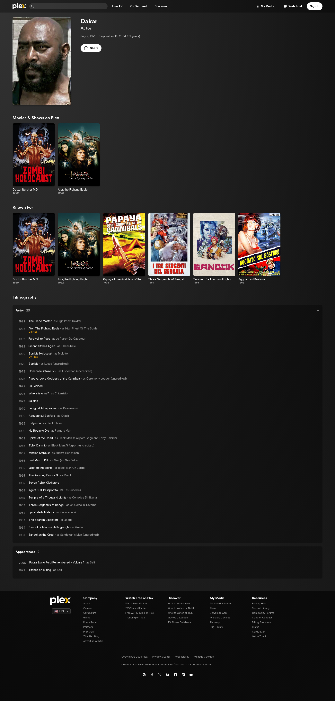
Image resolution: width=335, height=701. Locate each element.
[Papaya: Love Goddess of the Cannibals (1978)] (124, 248)
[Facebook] (175, 675)
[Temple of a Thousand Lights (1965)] (214, 248)
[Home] (19, 6)
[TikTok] (152, 675)
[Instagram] (144, 675)
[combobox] (71, 6)
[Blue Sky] (168, 675)
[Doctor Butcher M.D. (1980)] (34, 158)
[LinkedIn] (183, 675)
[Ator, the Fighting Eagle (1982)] (79, 158)
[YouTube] (191, 675)
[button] (91, 48)
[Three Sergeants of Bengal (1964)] (169, 248)
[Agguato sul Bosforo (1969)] (259, 248)
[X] (160, 675)
